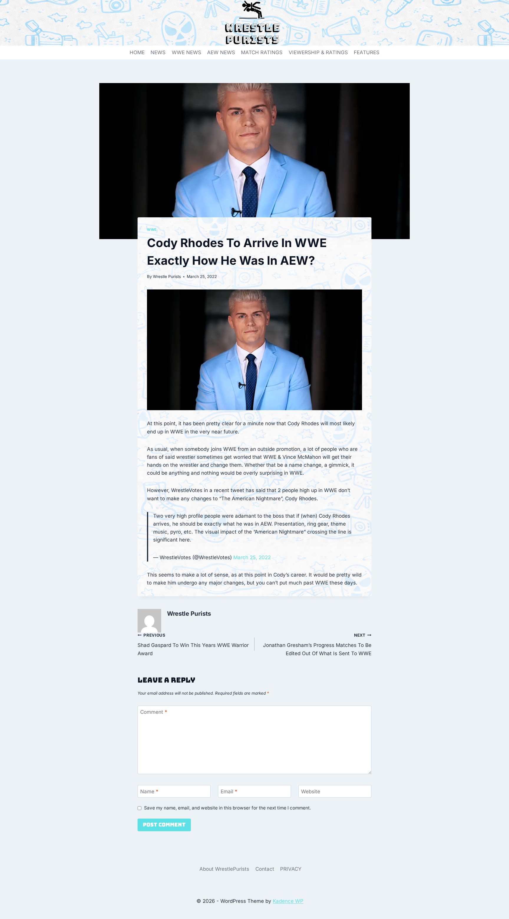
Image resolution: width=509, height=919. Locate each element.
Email (229, 791)
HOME (137, 52)
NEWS (158, 52)
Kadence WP (288, 901)
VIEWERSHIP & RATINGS (318, 52)
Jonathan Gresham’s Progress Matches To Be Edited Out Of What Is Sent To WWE (317, 644)
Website (310, 791)
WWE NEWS (186, 52)
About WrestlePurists (224, 869)
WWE (152, 229)
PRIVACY (291, 869)
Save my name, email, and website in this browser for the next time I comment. (227, 808)
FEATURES (366, 52)
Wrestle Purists (167, 276)
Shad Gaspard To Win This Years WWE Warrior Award (193, 644)
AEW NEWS (221, 52)
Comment (153, 712)
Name (149, 791)
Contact (264, 869)
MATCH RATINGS (261, 52)
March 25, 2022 (252, 557)
